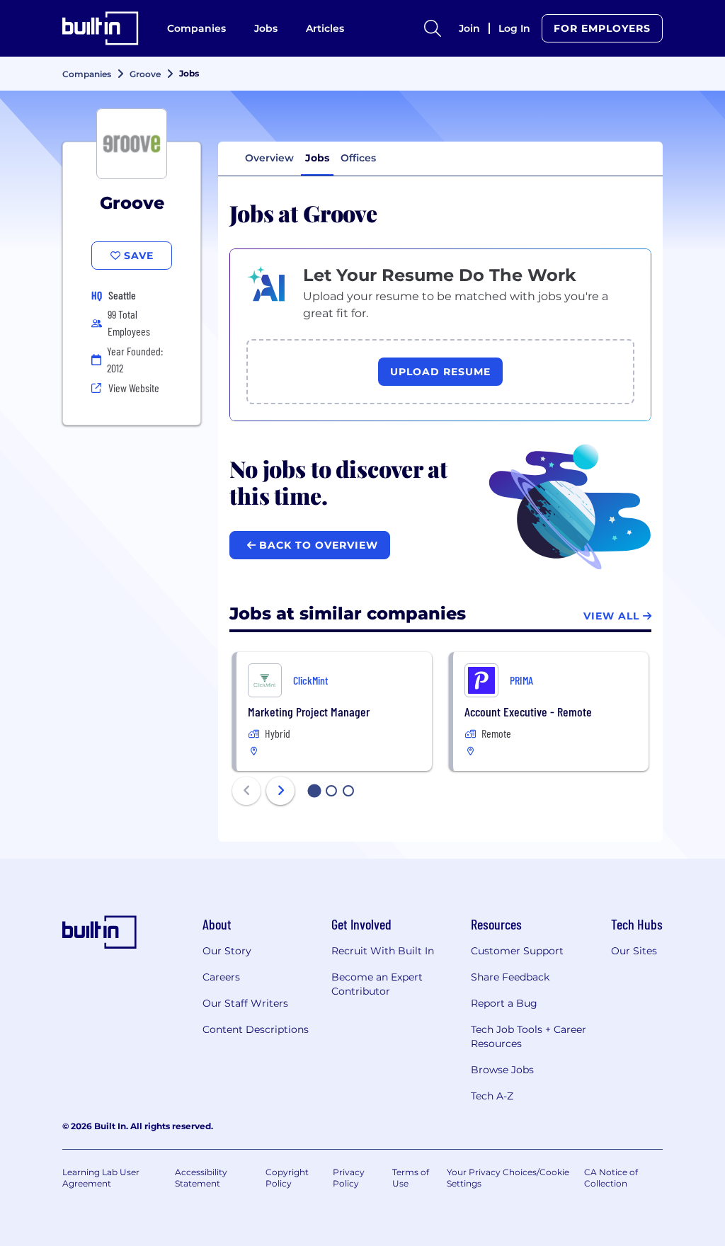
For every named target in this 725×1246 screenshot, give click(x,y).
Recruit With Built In (382, 950)
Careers (221, 977)
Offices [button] (358, 158)
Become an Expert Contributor (377, 984)
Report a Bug (504, 1003)
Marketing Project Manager (309, 711)
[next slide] (280, 791)
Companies (196, 28)
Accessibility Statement (201, 1178)
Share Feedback (510, 977)
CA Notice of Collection (611, 1178)
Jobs (266, 28)
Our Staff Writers (245, 1003)
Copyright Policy (287, 1178)
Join (469, 28)
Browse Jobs (502, 1069)
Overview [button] (269, 158)
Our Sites (634, 950)
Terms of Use (410, 1178)
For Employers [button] (602, 28)
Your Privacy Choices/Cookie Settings (508, 1178)
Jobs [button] (317, 158)
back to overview (317, 545)
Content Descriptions (255, 1029)
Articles (325, 28)
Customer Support (517, 950)
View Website (133, 387)
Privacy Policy (349, 1178)
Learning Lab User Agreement (100, 1178)
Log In (514, 28)
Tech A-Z (492, 1096)
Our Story (226, 950)
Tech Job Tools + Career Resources (528, 1036)
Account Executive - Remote (528, 711)
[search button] (432, 28)
